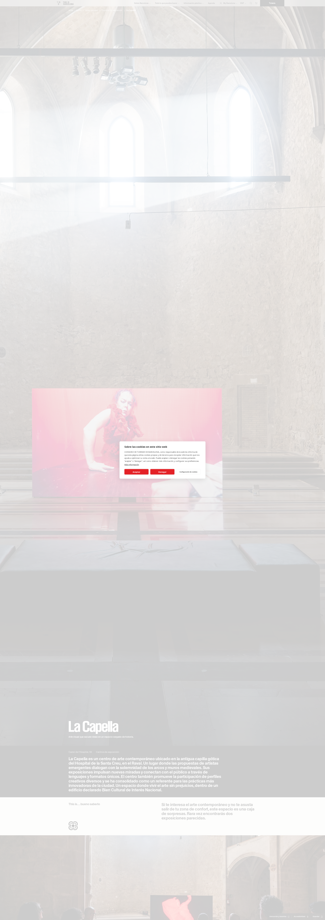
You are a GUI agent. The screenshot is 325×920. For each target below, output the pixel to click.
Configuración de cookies (188, 472)
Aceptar (136, 472)
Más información (131, 464)
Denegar (162, 472)
